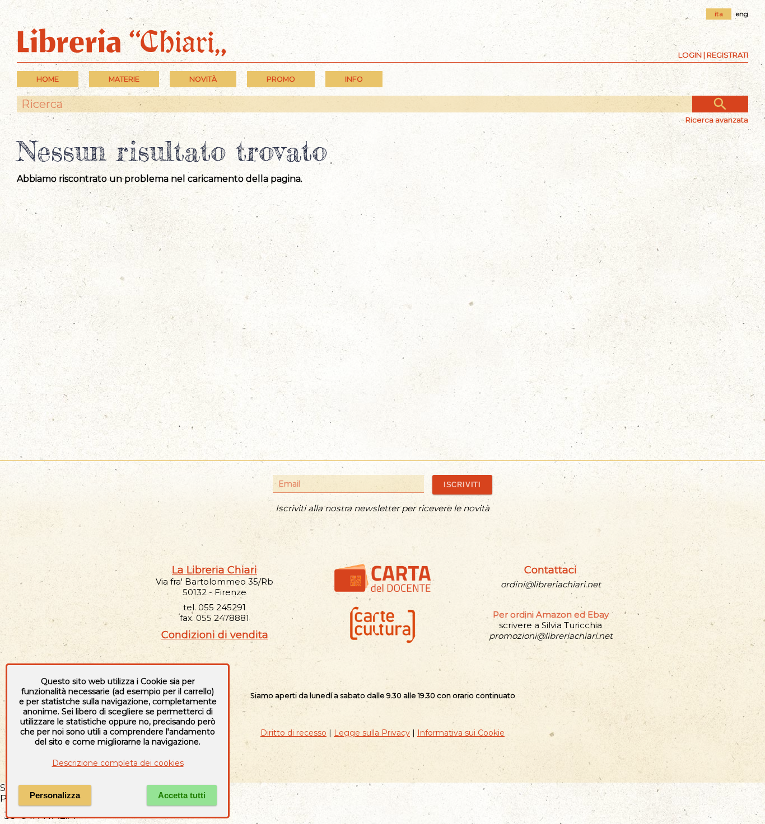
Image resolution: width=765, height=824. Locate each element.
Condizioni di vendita (214, 635)
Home (47, 79)
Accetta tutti (182, 795)
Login (690, 54)
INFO (354, 79)
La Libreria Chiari (214, 570)
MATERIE (124, 79)
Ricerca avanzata (716, 119)
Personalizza (55, 795)
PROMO (281, 79)
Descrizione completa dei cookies (118, 763)
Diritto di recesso (293, 733)
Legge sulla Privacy (372, 733)
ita (719, 14)
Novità (203, 79)
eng (742, 14)
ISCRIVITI (462, 485)
